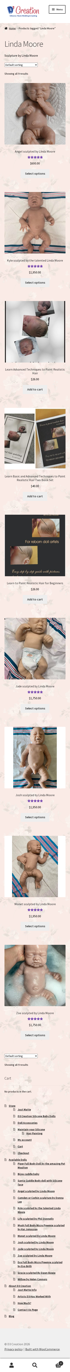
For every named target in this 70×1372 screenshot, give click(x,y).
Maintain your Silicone (31, 1129)
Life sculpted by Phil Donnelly (36, 1218)
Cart (20, 1146)
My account (25, 1140)
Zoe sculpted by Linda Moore (35, 1255)
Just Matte (24, 1109)
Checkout (23, 1153)
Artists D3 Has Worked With (34, 1296)
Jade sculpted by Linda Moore (36, 1249)
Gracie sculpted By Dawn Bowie (36, 1273)
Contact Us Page (28, 1309)
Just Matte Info (27, 1290)
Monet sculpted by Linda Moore (36, 1236)
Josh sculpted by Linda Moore (36, 1242)
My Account (11, 1365)
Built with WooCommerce (42, 1349)
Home (12, 28)
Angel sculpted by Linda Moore (36, 1191)
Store (12, 1106)
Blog (11, 1316)
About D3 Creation (20, 1286)
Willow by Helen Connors (32, 1279)
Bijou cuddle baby (28, 1174)
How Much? (24, 1303)
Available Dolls (18, 1159)
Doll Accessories (28, 1123)
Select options (35, 173)
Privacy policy (13, 1349)
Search (35, 1365)
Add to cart (35, 389)
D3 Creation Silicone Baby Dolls (37, 1116)
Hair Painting (34, 1133)
